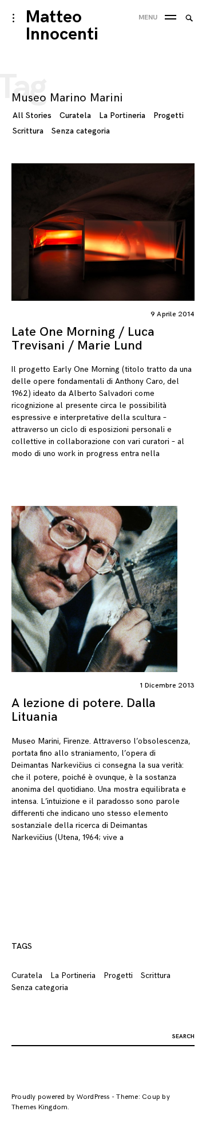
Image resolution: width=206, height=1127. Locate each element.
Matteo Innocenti (62, 26)
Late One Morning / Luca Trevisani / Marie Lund (82, 339)
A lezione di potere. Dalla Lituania (83, 710)
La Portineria (122, 115)
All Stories (32, 115)
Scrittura (28, 131)
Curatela (75, 115)
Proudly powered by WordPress (60, 1097)
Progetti (168, 115)
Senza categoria (81, 131)
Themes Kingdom (39, 1107)
